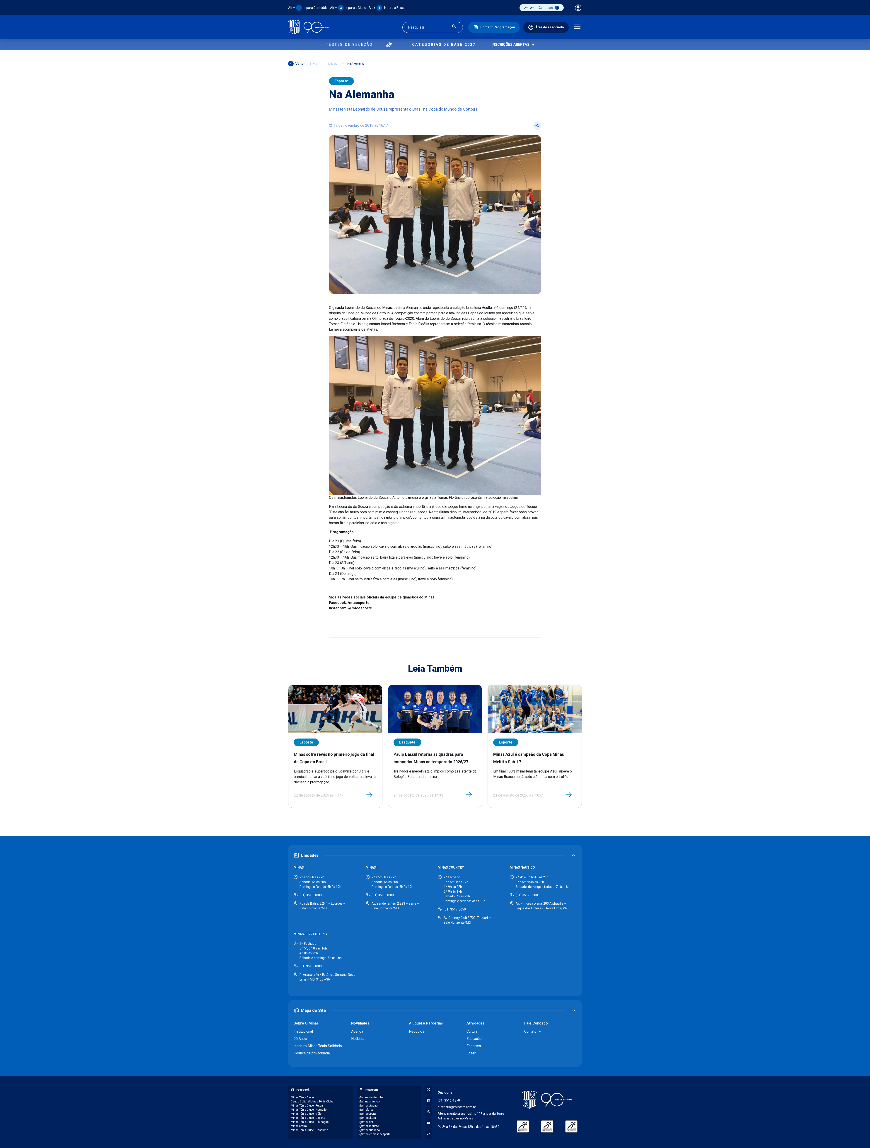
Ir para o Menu (348, 8)
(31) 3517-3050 (455, 909)
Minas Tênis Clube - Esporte (308, 1117)
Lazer (471, 1053)
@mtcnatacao (368, 1105)
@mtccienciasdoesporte (375, 1134)
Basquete (407, 742)
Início (313, 63)
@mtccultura (367, 1117)
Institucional (303, 1031)
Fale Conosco (536, 1023)
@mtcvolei (366, 1122)
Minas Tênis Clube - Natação (308, 1109)
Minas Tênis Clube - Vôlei (306, 1113)
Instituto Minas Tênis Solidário (318, 1046)
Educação (474, 1039)
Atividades (475, 1023)
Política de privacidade (312, 1053)
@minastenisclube (371, 1097)
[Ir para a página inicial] (308, 27)
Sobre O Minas (306, 1023)
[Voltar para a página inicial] (547, 1100)
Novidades (360, 1023)
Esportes (473, 1046)
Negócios (416, 1031)
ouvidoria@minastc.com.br (457, 1107)
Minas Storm (299, 1126)
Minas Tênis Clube (302, 1097)
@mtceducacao (369, 1130)
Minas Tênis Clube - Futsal (307, 1105)
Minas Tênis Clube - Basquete (309, 1130)
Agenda (357, 1031)
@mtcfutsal (366, 1109)
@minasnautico (369, 1101)
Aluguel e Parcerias (426, 1023)
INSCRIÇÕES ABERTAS (510, 44)
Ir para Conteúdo (308, 8)
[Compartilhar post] (537, 125)
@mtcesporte (368, 1113)
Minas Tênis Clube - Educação (310, 1122)
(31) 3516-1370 (449, 1100)
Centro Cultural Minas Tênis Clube (312, 1101)
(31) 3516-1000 (311, 895)
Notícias (332, 63)
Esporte (341, 81)
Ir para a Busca (387, 8)
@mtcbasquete (369, 1126)
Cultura (471, 1031)
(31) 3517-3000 (527, 895)
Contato (530, 1031)
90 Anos (300, 1039)
